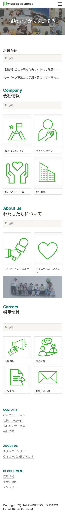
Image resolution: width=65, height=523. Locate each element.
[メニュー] (60, 4)
